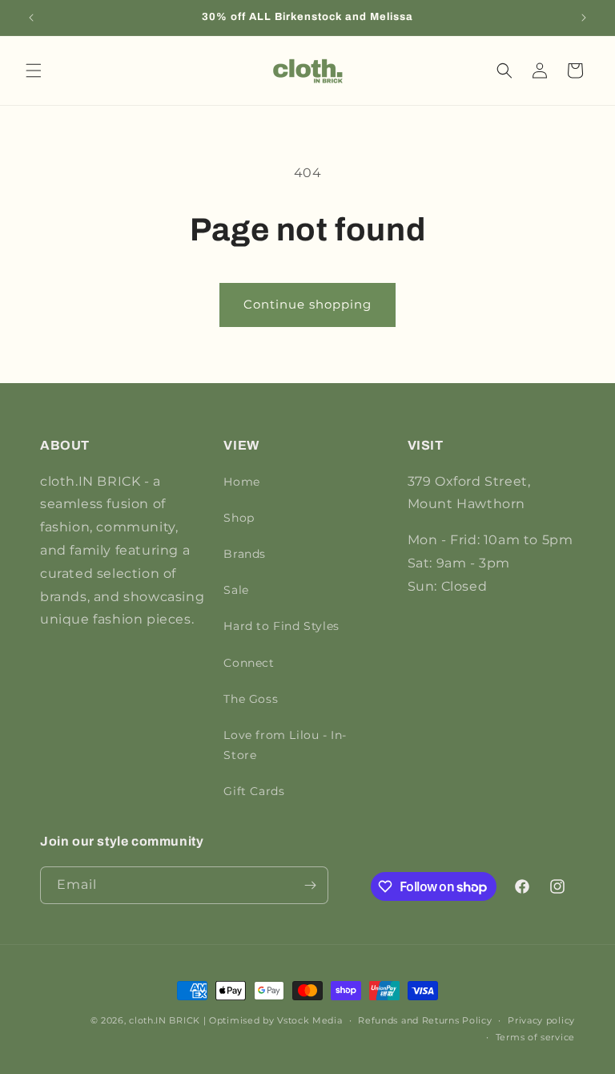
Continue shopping (307, 304)
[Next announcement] (583, 17)
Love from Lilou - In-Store (285, 745)
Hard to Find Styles (281, 626)
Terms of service (535, 1037)
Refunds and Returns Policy (425, 1020)
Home (241, 481)
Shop (238, 518)
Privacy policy (541, 1020)
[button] (33, 70)
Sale (235, 590)
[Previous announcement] (31, 17)
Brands (244, 554)
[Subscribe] (310, 885)
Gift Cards (253, 791)
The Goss (250, 699)
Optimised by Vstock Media (276, 1020)
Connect (248, 663)
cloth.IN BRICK (164, 1020)
